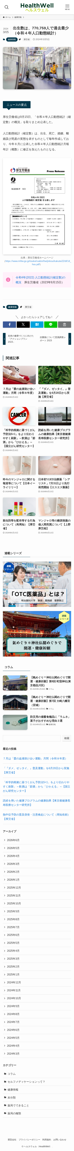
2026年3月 (13, 863)
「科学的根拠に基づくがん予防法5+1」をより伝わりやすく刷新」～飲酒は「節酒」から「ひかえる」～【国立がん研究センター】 (36, 786)
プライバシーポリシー (29, 1139)
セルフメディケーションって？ (26, 1081)
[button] (9, 324)
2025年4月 (13, 950)
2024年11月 (14, 990)
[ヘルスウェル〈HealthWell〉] (37, 7)
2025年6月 (13, 935)
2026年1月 (13, 879)
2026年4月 (13, 856)
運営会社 (12, 1139)
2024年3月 (13, 1053)
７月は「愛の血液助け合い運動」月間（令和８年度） (35, 758)
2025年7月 (13, 927)
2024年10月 (14, 998)
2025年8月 (13, 919)
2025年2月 (13, 966)
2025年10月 (14, 903)
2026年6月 (13, 840)
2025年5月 (13, 942)
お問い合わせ (59, 1139)
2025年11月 (14, 895)
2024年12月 (14, 982)
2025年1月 (13, 974)
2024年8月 (13, 1014)
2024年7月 (13, 1022)
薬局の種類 (14, 1113)
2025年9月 (13, 911)
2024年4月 (13, 1045)
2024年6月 (13, 1030)
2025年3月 (13, 958)
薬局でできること (18, 1105)
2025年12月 (14, 887)
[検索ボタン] (6, 7)
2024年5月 (13, 1037)
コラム (12, 1073)
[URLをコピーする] (64, 324)
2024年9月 (13, 1006)
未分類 (12, 1097)
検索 (66, 738)
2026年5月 (13, 848)
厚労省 (27, 39)
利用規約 (46, 1139)
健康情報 (12, 39)
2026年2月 (13, 871)
